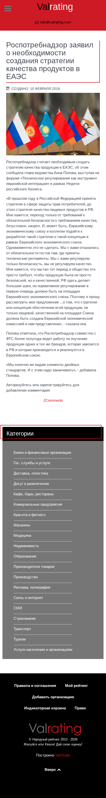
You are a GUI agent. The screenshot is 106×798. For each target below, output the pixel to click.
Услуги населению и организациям (43, 650)
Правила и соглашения (35, 686)
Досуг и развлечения (31, 484)
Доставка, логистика (31, 473)
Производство (26, 577)
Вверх (51, 770)
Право (80, 708)
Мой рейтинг (76, 686)
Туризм (20, 639)
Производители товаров (34, 567)
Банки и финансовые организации (42, 453)
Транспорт (22, 629)
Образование (25, 556)
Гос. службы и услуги (32, 463)
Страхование (25, 618)
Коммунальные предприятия (38, 504)
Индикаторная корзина (45, 708)
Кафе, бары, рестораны (34, 494)
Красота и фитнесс (30, 515)
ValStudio (62, 755)
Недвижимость (26, 546)
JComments (53, 400)
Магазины (22, 525)
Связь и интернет (28, 598)
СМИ (18, 608)
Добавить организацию (53, 697)
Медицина (22, 536)
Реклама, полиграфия (32, 587)
